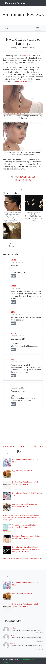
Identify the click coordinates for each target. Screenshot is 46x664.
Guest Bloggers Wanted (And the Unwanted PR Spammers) (24, 526)
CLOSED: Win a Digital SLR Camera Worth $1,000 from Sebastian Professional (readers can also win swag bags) (21, 517)
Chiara (13, 260)
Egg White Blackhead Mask (22, 471)
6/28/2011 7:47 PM (17, 314)
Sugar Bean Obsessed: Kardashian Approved (12, 221)
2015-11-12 (39, 632)
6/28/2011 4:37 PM (17, 262)
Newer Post (9, 446)
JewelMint (28, 55)
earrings (15, 47)
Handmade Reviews (15, 3)
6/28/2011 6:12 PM (17, 288)
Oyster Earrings (23, 81)
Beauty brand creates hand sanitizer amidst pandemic (22, 558)
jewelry (32, 47)
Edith (13, 312)
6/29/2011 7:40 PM (17, 388)
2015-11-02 (39, 649)
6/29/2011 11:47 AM (17, 362)
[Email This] (16, 181)
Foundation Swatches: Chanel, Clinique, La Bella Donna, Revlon (26, 537)
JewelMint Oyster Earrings (12, 245)
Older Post (37, 446)
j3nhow (13, 333)
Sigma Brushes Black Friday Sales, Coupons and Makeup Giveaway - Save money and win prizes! (26, 549)
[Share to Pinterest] (26, 181)
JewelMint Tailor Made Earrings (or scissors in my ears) (33, 218)
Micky (12, 643)
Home (24, 446)
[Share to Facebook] (22, 181)
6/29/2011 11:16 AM (17, 336)
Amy (12, 359)
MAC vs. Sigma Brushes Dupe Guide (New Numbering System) (25, 505)
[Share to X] (19, 181)
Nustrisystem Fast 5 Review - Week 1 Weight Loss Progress (25, 483)
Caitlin (13, 286)
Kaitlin (12, 628)
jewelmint (24, 47)
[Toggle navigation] (38, 3)
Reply (13, 276)
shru (12, 635)
